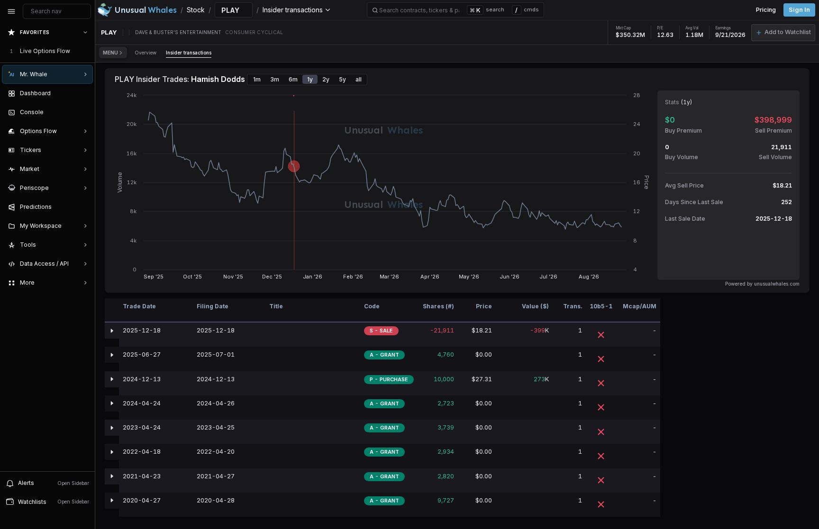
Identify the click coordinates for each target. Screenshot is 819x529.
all (358, 79)
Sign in (799, 9)
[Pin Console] (83, 112)
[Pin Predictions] (83, 206)
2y (325, 79)
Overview (145, 52)
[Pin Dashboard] (83, 93)
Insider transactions (188, 52)
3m (274, 79)
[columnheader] (112, 310)
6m (293, 79)
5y (342, 79)
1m (257, 79)
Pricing (766, 9)
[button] (783, 33)
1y (310, 79)
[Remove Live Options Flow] (86, 51)
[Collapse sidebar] (11, 11)
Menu (110, 52)
